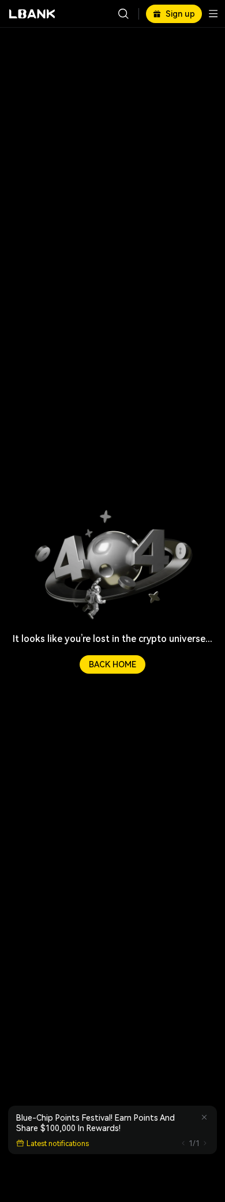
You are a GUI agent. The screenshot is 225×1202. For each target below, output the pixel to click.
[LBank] (32, 14)
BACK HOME (112, 664)
